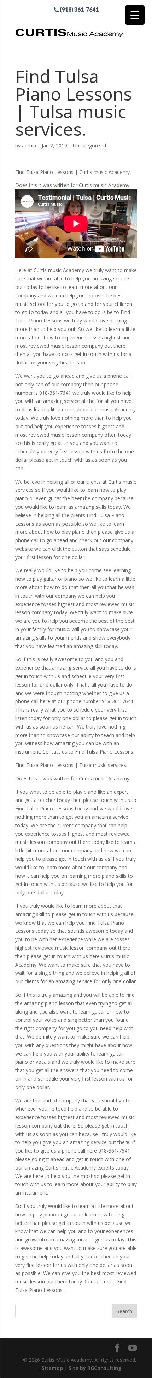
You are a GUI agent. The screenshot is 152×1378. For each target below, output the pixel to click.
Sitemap (52, 1368)
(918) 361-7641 (79, 9)
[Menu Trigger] (135, 15)
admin (29, 145)
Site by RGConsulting (95, 1368)
